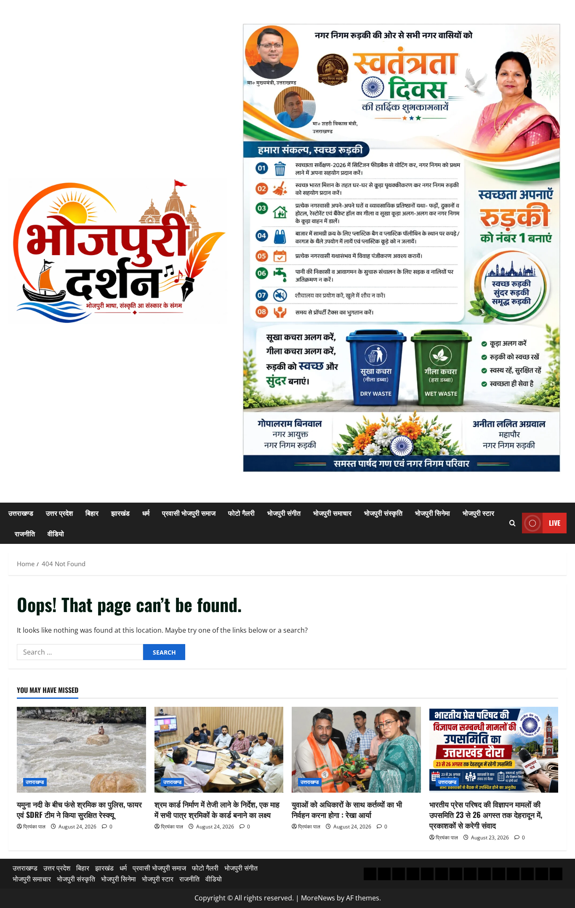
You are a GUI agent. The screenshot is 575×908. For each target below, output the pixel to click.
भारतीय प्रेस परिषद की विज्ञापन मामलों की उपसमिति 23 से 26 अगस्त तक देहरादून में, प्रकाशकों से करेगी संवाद (485, 815)
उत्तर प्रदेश (59, 513)
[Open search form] (512, 523)
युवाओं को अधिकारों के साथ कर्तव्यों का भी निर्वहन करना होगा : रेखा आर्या (347, 809)
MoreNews (318, 898)
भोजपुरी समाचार (332, 513)
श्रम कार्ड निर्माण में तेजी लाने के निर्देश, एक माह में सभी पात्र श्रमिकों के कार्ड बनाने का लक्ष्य (217, 809)
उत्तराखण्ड (20, 513)
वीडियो (56, 533)
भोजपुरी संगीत (284, 513)
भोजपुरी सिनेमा (432, 513)
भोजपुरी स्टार (478, 513)
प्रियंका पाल (34, 826)
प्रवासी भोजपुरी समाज (189, 513)
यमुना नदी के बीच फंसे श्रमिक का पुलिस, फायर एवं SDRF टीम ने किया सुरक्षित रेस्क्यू (79, 809)
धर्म (145, 513)
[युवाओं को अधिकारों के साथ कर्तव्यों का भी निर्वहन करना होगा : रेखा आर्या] (356, 750)
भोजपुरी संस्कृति (383, 513)
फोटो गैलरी (241, 513)
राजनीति (25, 533)
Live (554, 523)
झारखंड (120, 513)
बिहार (91, 513)
